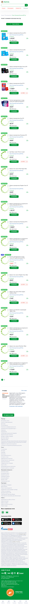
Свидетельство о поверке (7, 463)
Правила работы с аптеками (7, 468)
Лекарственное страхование (7, 460)
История (3, 450)
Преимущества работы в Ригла (8, 499)
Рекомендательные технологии (8, 466)
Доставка (3, 423)
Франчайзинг (4, 486)
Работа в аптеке (4, 501)
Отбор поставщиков (5, 491)
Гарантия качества (5, 461)
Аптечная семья (4, 471)
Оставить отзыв (8, 415)
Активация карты (5, 473)
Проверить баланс (5, 476)
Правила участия (5, 475)
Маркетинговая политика (7, 434)
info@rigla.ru (11, 586)
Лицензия (3, 430)
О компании (4, 449)
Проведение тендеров (6, 485)
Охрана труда (4, 505)
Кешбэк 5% (18, 8)
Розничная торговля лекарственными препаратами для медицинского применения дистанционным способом (14, 441)
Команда (3, 452)
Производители (8, 15)
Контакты (3, 454)
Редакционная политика (6, 458)
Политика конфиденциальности (8, 427)
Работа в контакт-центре (6, 504)
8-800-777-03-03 (5, 570)
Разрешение (4, 431)
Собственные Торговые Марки (8, 494)
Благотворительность (6, 455)
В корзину (14, 42)
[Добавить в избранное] (8, 33)
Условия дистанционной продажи (9, 433)
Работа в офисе (4, 502)
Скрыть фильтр (15, 24)
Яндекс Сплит (4, 31)
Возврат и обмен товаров (7, 436)
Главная (2, 15)
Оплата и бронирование (6, 422)
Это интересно (4, 425)
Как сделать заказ (5, 420)
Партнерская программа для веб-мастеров (11, 495)
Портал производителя (6, 488)
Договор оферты (5, 438)
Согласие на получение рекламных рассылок (11, 445)
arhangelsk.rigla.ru (22, 534)
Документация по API (6, 492)
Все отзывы (24, 390)
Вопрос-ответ (4, 479)
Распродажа (10, 8)
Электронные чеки (5, 481)
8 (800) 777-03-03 (16, 541)
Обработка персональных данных (9, 443)
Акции (3, 8)
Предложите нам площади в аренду (9, 489)
